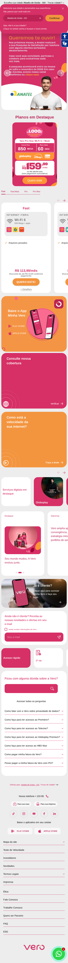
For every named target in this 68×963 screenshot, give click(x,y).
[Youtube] (34, 813)
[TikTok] (13, 813)
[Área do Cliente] (47, 601)
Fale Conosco (10, 899)
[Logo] (34, 947)
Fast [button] (3, 191)
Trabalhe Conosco (12, 907)
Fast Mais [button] (15, 191)
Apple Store (19, 333)
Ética (5, 891)
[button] (64, 200)
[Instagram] (23, 813)
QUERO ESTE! (26, 282)
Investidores (9, 858)
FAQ (5, 923)
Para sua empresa (48, 804)
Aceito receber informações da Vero (23, 629)
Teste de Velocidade (13, 850)
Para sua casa (23, 804)
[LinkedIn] (54, 813)
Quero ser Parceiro (13, 915)
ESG (5, 931)
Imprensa (8, 882)
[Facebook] (44, 813)
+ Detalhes (26, 289)
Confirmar (54, 18)
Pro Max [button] (36, 191)
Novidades (8, 866)
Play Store (19, 326)
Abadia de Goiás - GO (34, 2)
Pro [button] (26, 191)
